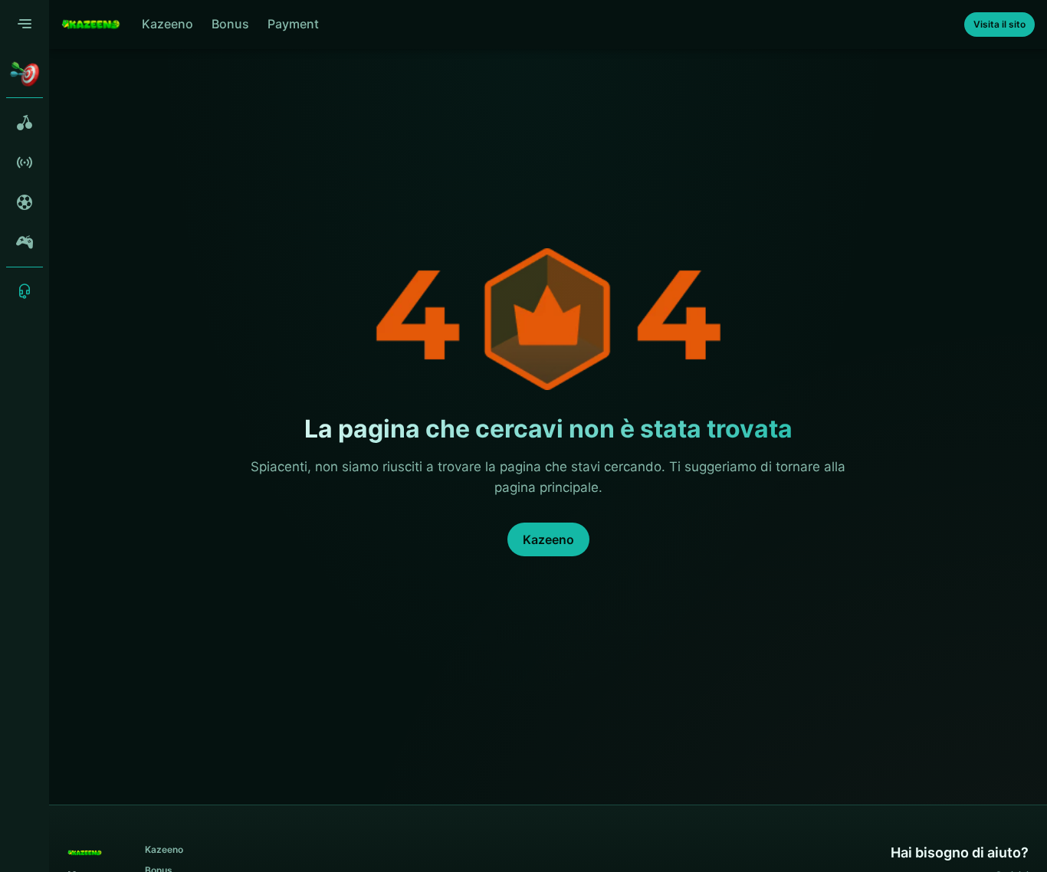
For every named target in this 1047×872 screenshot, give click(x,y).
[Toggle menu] (24, 24)
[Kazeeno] (90, 25)
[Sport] (24, 202)
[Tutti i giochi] (24, 122)
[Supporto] (24, 291)
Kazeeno (167, 23)
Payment (293, 23)
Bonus (230, 23)
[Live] (24, 162)
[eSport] (24, 242)
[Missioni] (24, 73)
